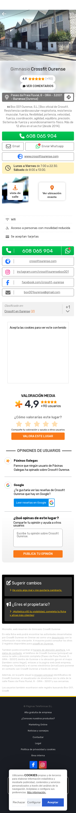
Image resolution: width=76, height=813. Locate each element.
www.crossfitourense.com (41, 156)
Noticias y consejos (38, 730)
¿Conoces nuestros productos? (38, 718)
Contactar (38, 737)
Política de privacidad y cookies (38, 749)
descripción (58, 637)
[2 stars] (29, 424)
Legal (38, 743)
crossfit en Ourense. (43, 643)
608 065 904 (41, 136)
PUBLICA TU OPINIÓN (38, 554)
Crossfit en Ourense (17, 311)
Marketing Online (38, 724)
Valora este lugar (38, 436)
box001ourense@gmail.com (42, 292)
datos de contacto (12, 653)
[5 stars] (55, 424)
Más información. (36, 792)
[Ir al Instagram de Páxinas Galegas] (43, 765)
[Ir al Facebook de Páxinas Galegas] (33, 765)
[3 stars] (38, 424)
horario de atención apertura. (49, 650)
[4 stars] (47, 424)
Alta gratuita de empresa (38, 712)
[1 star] (20, 424)
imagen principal (43, 675)
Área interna (38, 755)
